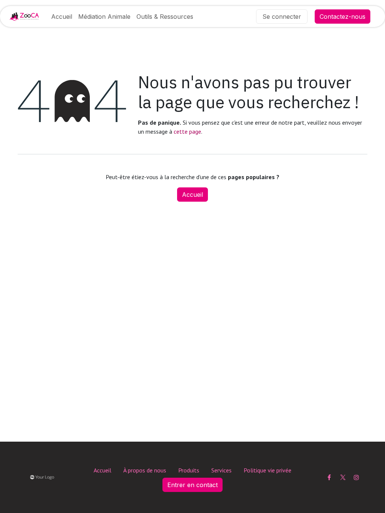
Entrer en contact (192, 485)
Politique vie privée (267, 470)
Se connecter (281, 16)
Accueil (192, 194)
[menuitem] (61, 16)
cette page (187, 131)
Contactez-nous (342, 16)
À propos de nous (144, 470)
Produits (188, 470)
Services (221, 470)
